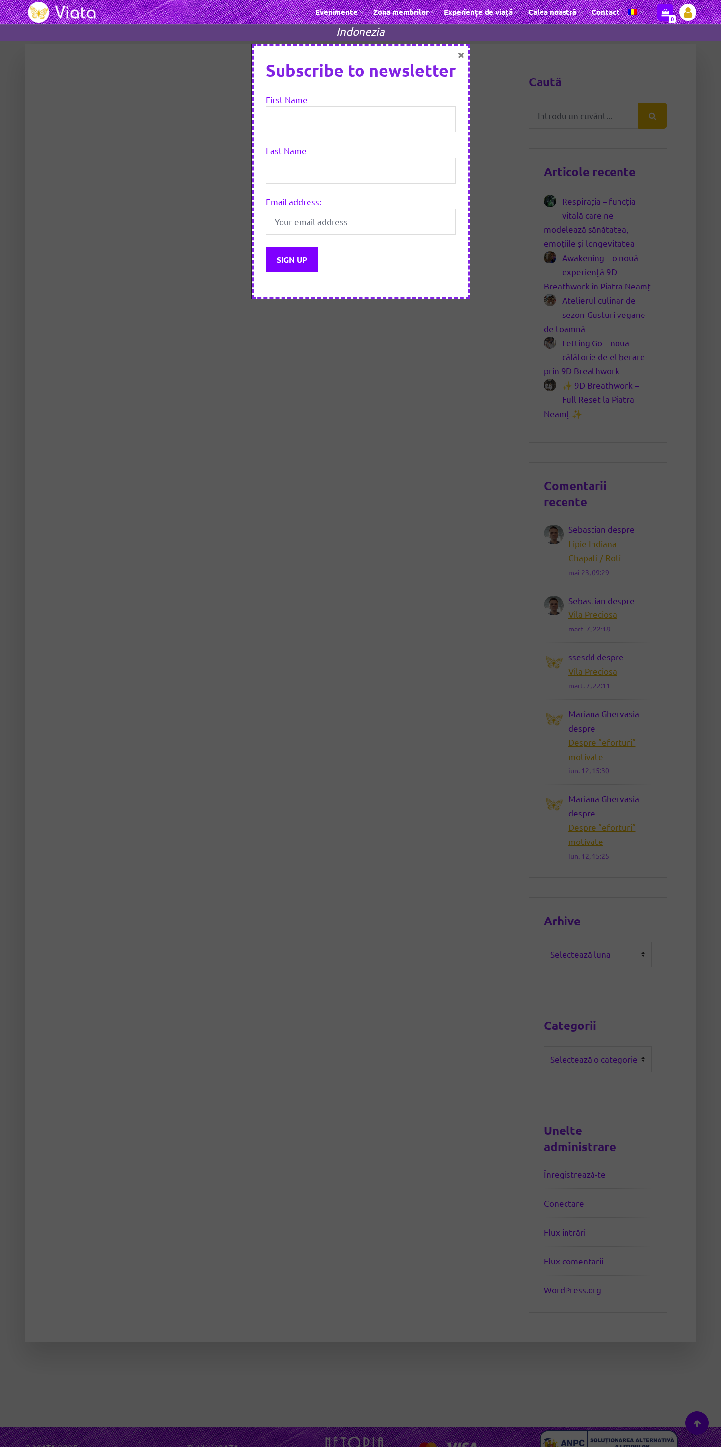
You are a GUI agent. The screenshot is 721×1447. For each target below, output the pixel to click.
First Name (287, 99)
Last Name (286, 150)
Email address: (293, 201)
